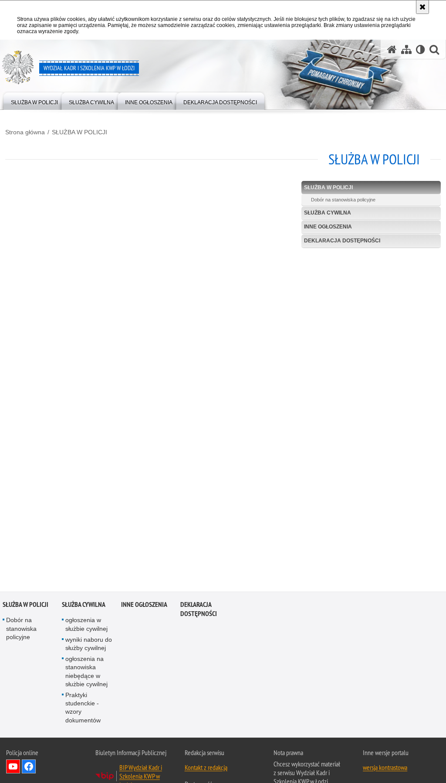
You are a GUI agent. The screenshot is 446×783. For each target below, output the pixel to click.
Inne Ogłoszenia (328, 227)
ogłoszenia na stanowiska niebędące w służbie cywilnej (86, 673)
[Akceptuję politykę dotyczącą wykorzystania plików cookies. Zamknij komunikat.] (422, 7)
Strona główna (25, 132)
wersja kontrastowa (385, 768)
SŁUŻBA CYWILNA (327, 213)
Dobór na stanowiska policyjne (343, 199)
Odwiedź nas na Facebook (29, 768)
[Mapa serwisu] (406, 49)
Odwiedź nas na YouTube (13, 768)
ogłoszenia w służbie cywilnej (86, 625)
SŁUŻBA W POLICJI (79, 132)
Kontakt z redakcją (206, 768)
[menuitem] (34, 100)
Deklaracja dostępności (342, 241)
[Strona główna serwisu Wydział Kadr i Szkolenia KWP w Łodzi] (392, 49)
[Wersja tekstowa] (420, 49)
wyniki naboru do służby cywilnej (88, 645)
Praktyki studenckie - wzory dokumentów (83, 709)
